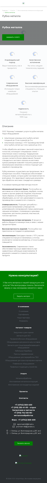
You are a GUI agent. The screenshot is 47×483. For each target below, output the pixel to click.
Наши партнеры (23, 318)
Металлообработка (23, 378)
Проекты (23, 391)
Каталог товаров (23, 328)
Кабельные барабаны (23, 351)
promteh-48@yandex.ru (25, 427)
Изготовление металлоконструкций (23, 382)
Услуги (23, 374)
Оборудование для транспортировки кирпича (23, 360)
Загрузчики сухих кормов (23, 333)
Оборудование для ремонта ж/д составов (23, 342)
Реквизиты (23, 321)
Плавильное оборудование (23, 364)
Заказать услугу (13, 37)
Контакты (23, 398)
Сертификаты (23, 315)
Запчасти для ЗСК (24, 336)
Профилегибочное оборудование (23, 339)
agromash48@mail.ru (25, 424)
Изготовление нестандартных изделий (23, 385)
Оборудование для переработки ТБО (23, 357)
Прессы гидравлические (23, 354)
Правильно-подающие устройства (23, 367)
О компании (23, 306)
